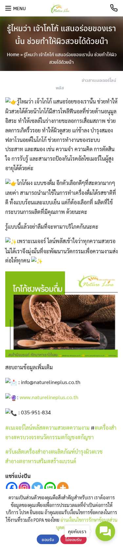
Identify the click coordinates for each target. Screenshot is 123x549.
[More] (63, 487)
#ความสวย (54, 427)
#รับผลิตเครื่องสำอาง (28, 451)
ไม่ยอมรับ (73, 539)
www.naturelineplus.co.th (49, 397)
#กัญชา (85, 437)
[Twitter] (37, 487)
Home (13, 54)
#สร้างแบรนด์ (61, 461)
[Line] (50, 487)
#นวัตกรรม (48, 437)
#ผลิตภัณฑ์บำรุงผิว (71, 451)
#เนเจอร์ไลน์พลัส (23, 427)
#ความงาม (78, 427)
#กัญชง (69, 437)
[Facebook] (11, 487)
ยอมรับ (48, 539)
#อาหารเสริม (33, 461)
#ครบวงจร (24, 437)
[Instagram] (24, 487)
